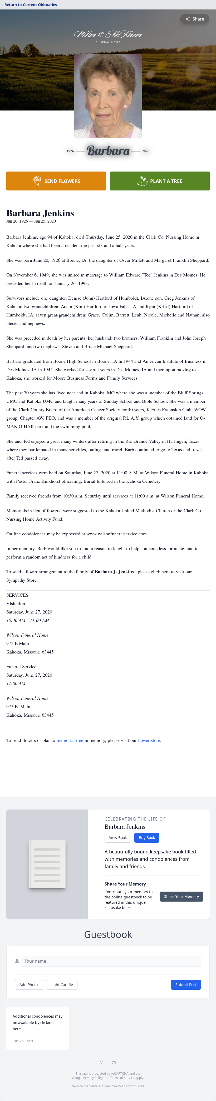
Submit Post (186, 984)
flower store (149, 740)
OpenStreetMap (113, 1086)
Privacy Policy (93, 1077)
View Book (118, 837)
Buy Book (147, 837)
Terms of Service (122, 1077)
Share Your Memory (181, 896)
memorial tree (70, 740)
